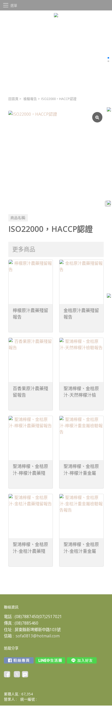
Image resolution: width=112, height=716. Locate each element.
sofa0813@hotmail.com (38, 636)
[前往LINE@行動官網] (50, 660)
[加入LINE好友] (82, 660)
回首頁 (13, 99)
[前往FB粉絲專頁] (19, 660)
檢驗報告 (30, 99)
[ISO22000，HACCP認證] (56, 158)
